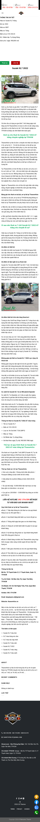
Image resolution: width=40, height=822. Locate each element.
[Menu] (2, 13)
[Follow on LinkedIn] (23, 798)
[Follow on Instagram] (19, 798)
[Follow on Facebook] (16, 798)
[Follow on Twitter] (21, 798)
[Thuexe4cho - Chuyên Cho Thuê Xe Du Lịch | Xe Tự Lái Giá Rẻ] (21, 13)
